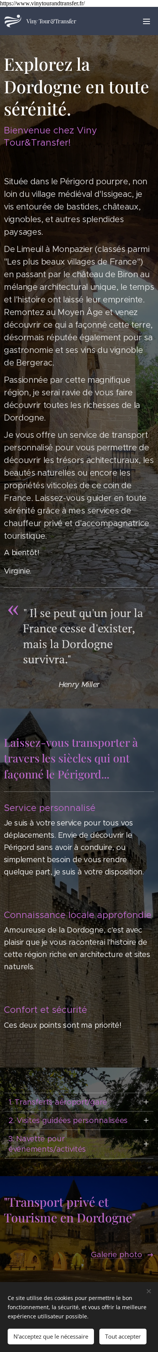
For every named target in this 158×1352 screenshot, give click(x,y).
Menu (146, 21)
